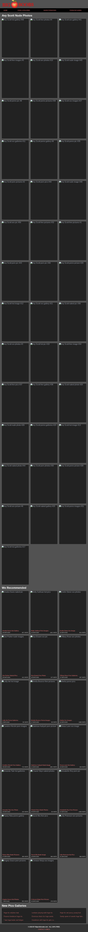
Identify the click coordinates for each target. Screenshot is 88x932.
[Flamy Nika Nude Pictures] (15, 834)
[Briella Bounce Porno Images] (44, 699)
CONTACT (41, 929)
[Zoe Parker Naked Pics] (15, 655)
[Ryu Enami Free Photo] (44, 655)
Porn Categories (24, 10)
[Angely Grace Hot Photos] (15, 879)
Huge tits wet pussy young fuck (70, 913)
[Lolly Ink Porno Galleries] (15, 699)
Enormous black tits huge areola (42, 916)
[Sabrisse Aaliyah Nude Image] (44, 744)
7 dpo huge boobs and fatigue (13, 920)
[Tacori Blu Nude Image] (44, 834)
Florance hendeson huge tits (13, 916)
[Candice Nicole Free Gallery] (15, 744)
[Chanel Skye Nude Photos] (44, 789)
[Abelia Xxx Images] (72, 699)
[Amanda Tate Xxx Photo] (15, 789)
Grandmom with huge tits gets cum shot (44, 920)
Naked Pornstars (50, 10)
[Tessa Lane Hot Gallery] (72, 744)
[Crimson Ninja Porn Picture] (44, 879)
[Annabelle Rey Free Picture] (72, 789)
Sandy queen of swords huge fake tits (72, 916)
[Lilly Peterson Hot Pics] (72, 834)
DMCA (48, 929)
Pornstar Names (75, 10)
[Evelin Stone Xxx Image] (72, 610)
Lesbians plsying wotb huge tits (42, 913)
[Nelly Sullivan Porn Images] (44, 610)
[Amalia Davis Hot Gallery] (15, 610)
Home (5, 10)
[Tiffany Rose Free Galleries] (72, 655)
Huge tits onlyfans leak (11, 913)
